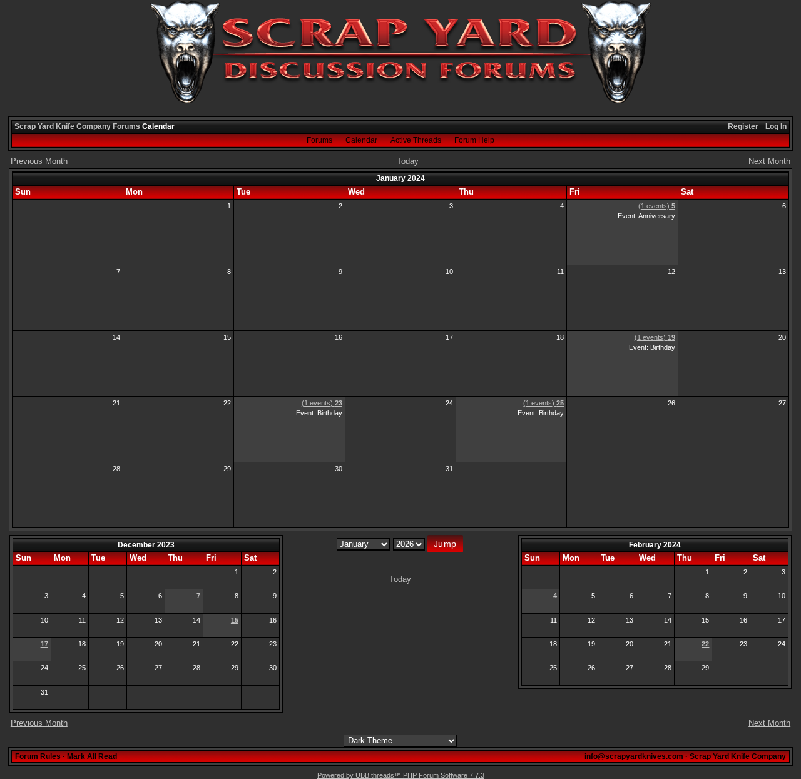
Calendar (361, 140)
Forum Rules (38, 756)
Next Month (769, 161)
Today (408, 161)
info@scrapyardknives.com (633, 756)
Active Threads (415, 140)
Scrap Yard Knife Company (62, 126)
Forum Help (474, 140)
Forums (126, 126)
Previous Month (39, 161)
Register (743, 126)
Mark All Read (92, 756)
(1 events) (656, 206)
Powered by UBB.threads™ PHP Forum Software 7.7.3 (400, 775)
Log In (776, 126)
